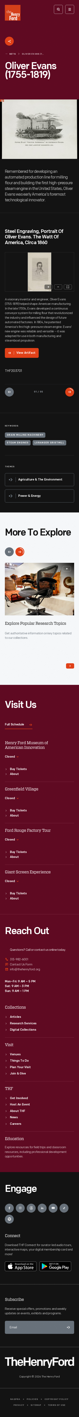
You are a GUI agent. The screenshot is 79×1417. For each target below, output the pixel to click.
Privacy (19, 1405)
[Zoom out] (58, 286)
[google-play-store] (55, 1266)
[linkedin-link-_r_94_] (42, 1208)
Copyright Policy (57, 1399)
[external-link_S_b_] (39, 964)
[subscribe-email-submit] (67, 1327)
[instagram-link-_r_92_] (20, 1208)
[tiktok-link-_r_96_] (64, 1208)
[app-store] (20, 1266)
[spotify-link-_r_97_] (9, 1219)
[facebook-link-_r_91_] (9, 1208)
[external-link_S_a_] (39, 959)
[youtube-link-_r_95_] (53, 1208)
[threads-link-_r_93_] (31, 1208)
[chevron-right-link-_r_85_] (70, 666)
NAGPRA (15, 1399)
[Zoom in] (48, 286)
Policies (32, 1399)
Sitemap (36, 1405)
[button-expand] (67, 568)
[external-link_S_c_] (39, 969)
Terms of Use (56, 1405)
